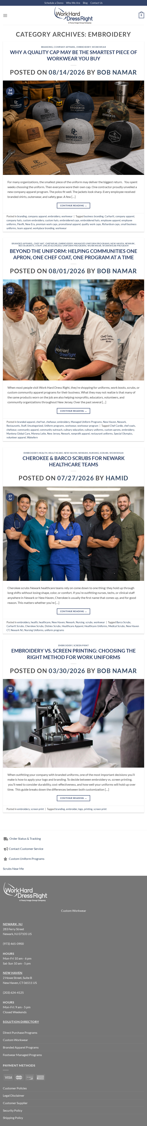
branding (47, 47)
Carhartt (109, 216)
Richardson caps (111, 224)
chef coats (129, 425)
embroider (71, 809)
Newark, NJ (13, 924)
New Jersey (53, 433)
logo (80, 809)
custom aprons (113, 429)
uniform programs (54, 630)
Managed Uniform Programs (91, 243)
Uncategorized (52, 245)
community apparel (28, 429)
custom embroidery (33, 220)
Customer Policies (15, 1088)
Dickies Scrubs (53, 626)
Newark (130, 243)
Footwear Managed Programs (22, 1055)
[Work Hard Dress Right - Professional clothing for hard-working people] (73, 15)
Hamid (117, 478)
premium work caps (46, 224)
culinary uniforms (94, 429)
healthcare (55, 453)
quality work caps (91, 224)
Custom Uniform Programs (26, 858)
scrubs (104, 453)
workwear (99, 47)
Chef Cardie (116, 425)
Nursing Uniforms (33, 630)
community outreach (51, 429)
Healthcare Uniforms (95, 626)
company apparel (64, 47)
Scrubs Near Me (13, 868)
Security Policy (12, 1110)
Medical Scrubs (116, 626)
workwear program (115, 245)
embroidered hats (90, 220)
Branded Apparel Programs (21, 1047)
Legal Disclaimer (13, 1095)
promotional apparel (70, 224)
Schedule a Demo (53, 2)
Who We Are (73, 2)
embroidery (84, 47)
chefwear (51, 243)
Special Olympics (123, 433)
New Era (30, 224)
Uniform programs (74, 245)
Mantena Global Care (18, 433)
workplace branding (43, 228)
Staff (38, 245)
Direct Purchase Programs (20, 1032)
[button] (5, 15)
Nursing (94, 453)
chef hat (39, 243)
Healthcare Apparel (72, 626)
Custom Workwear (73, 910)
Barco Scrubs (123, 622)
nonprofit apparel (80, 433)
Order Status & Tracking (25, 838)
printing (88, 809)
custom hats (52, 220)
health (43, 453)
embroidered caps (69, 220)
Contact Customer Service (26, 848)
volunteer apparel (16, 437)
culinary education (73, 429)
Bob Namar (117, 72)
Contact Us (96, 2)
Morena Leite (38, 433)
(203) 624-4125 (13, 992)
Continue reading (73, 205)
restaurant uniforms (102, 433)
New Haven (117, 243)
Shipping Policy (13, 1117)
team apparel (24, 228)
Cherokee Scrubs (34, 626)
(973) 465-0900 (13, 943)
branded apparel (22, 243)
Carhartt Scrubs (15, 626)
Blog (85, 2)
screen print (81, 645)
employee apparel (110, 220)
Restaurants (26, 245)
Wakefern (32, 437)
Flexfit (20, 224)
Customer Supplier (15, 1103)
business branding (94, 216)
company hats (14, 220)
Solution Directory (21, 1021)
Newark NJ (17, 630)
